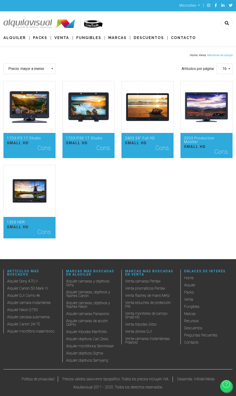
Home (193, 55)
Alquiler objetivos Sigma (84, 353)
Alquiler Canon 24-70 (23, 324)
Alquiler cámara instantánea (28, 302)
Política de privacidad (38, 379)
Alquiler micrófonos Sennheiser (90, 346)
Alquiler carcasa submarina (28, 317)
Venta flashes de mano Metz (147, 295)
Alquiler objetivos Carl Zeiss (87, 339)
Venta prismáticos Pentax (145, 288)
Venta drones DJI (138, 331)
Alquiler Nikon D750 (22, 310)
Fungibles (88, 38)
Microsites (188, 5)
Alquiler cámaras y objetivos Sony (87, 283)
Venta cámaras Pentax (143, 281)
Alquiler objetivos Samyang (87, 360)
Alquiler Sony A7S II (22, 281)
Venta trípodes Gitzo (140, 324)
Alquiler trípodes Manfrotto (86, 332)
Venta (61, 38)
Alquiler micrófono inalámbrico (30, 331)
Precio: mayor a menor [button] (26, 68)
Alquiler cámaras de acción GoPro (87, 323)
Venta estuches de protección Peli (148, 304)
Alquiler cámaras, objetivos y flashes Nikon (88, 305)
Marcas (117, 38)
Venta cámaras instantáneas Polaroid (147, 340)
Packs (40, 38)
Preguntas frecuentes (200, 335)
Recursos (191, 321)
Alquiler (14, 38)
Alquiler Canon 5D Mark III (27, 288)
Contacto (183, 38)
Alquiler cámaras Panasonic (87, 314)
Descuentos (149, 38)
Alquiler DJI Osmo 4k (23, 295)
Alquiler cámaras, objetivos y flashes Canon (88, 294)
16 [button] (224, 68)
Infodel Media (204, 379)
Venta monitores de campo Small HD (146, 315)
